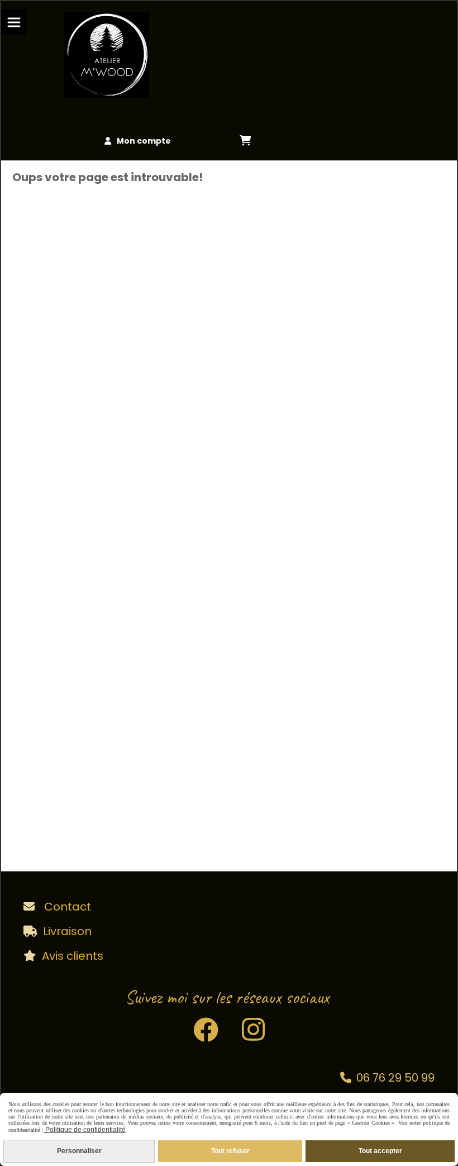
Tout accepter (380, 1151)
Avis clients (72, 956)
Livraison (67, 931)
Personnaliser (79, 1151)
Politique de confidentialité (85, 1130)
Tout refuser (230, 1151)
